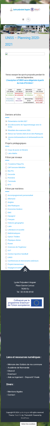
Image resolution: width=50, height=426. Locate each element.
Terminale (12, 181)
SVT (9, 250)
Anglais (11, 202)
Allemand (11, 199)
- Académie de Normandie (17, 367)
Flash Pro (18, 415)
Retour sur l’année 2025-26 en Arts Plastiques (25, 134)
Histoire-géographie (16, 223)
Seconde (11, 174)
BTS (9, 185)
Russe (10, 244)
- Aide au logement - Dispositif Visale (22, 377)
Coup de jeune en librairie (18, 150)
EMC (9, 213)
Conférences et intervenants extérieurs (23, 261)
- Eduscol (10, 371)
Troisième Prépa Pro (16, 164)
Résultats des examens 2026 (19, 130)
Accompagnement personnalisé (20, 195)
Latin (10, 226)
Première (11, 178)
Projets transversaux (16, 264)
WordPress (25, 418)
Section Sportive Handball (18, 254)
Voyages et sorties (15, 268)
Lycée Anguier (24, 412)
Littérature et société (16, 230)
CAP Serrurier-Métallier (16, 167)
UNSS (10, 257)
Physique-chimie (14, 240)
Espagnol (11, 216)
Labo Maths (12, 153)
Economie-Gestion (15, 209)
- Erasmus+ (11, 374)
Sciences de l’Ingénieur (17, 247)
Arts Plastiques (13, 206)
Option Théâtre (14, 237)
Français (11, 219)
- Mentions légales (14, 391)
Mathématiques (14, 233)
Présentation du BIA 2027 (17, 121)
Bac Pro (11, 171)
